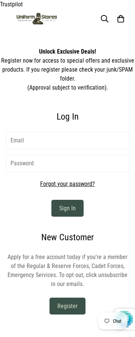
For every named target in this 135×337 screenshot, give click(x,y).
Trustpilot (11, 4)
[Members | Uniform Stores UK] (36, 18)
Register (67, 306)
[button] (120, 18)
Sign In (67, 208)
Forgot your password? (67, 183)
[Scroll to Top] (121, 297)
